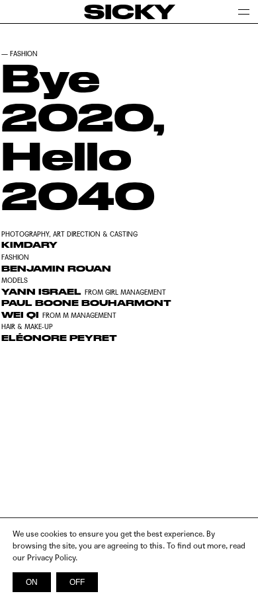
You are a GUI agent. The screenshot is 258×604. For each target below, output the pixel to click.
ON (32, 582)
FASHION (24, 53)
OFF (77, 582)
